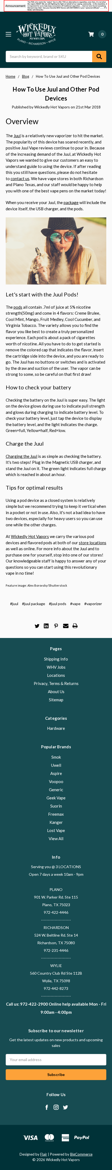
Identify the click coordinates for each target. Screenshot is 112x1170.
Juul (17, 135)
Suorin (56, 805)
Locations (56, 675)
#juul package (33, 603)
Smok (56, 757)
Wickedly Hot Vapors (30, 536)
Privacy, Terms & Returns (56, 683)
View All (56, 838)
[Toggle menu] (8, 34)
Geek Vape (56, 797)
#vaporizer (93, 603)
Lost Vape (56, 830)
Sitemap (56, 699)
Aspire (56, 773)
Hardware (56, 728)
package (71, 202)
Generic (56, 789)
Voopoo (56, 781)
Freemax (56, 814)
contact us (20, 178)
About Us (56, 691)
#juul (14, 603)
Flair (43, 1154)
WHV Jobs (56, 667)
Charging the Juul (21, 456)
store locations (92, 542)
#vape (75, 603)
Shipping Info (56, 658)
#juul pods (57, 603)
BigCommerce (81, 1154)
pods (18, 307)
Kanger (56, 822)
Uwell (56, 765)
